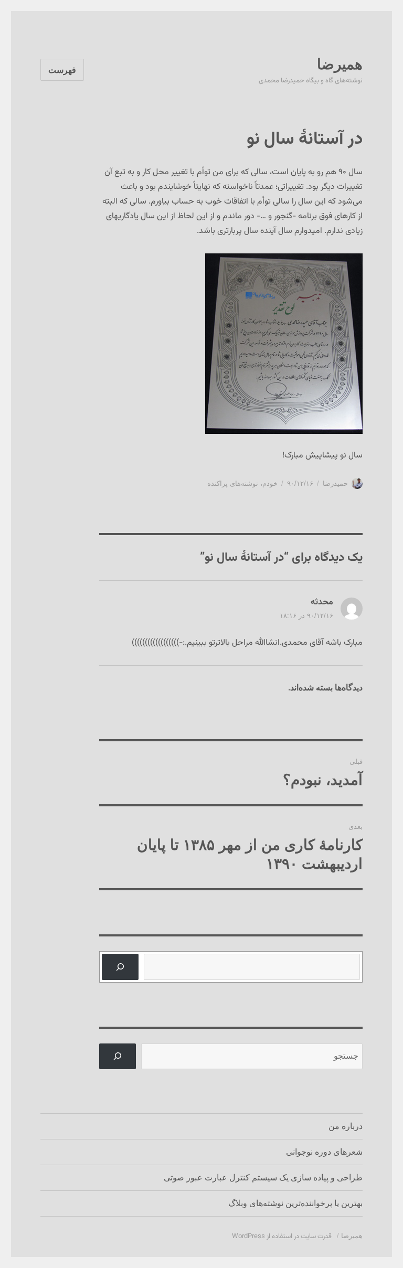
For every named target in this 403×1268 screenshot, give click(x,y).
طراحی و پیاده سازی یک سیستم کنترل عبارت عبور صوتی (263, 1177)
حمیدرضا (335, 483)
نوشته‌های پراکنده (232, 483)
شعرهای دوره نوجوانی (324, 1151)
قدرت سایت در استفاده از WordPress (282, 1236)
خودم (270, 483)
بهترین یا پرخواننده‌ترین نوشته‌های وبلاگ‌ (295, 1203)
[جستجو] (120, 966)
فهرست (62, 70)
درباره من (345, 1126)
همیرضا (340, 64)
